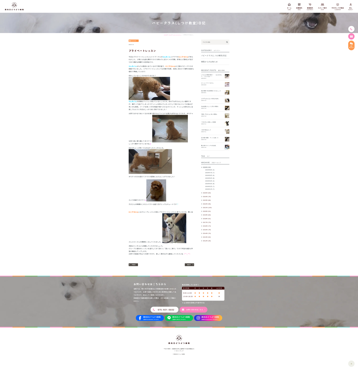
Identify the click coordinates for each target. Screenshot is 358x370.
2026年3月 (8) (210, 183)
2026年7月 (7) (210, 172)
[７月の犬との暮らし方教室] (227, 123)
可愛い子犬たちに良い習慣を (210, 114)
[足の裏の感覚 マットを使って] (227, 139)
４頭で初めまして (206, 130)
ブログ (170, 34)
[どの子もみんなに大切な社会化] (227, 100)
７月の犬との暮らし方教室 (208, 122)
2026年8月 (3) (210, 170)
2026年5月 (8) (210, 178)
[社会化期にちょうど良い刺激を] (227, 108)
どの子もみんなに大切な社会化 (210, 98)
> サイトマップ (179, 351)
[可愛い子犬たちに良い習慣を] (227, 116)
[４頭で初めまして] (227, 131)
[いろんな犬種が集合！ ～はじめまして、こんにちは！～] (227, 76)
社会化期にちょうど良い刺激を (210, 106)
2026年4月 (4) (210, 181)
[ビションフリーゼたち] (227, 84)
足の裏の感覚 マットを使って (210, 137)
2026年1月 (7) (210, 189)
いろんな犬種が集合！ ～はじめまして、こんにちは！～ (211, 75)
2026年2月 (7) (210, 186)
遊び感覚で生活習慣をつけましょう (211, 90)
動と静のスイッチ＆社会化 (208, 145)
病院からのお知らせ (209, 62)
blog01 (133, 41)
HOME (165, 34)
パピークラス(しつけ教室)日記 (180, 34)
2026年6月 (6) (210, 175)
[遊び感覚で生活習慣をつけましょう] (227, 92)
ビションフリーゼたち (208, 83)
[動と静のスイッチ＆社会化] (227, 147)
